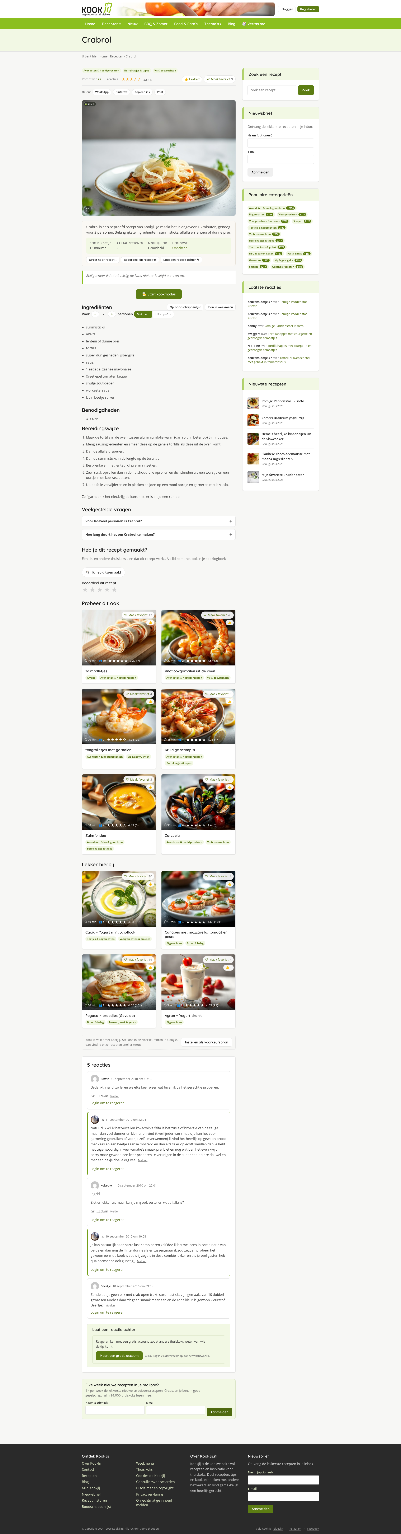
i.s (99, 79)
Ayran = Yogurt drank (183, 1015)
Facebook (313, 1528)
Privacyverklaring (149, 1494)
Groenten (258, 260)
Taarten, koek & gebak (122, 1022)
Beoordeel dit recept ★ (140, 260)
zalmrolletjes (96, 671)
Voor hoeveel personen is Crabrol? (113, 521)
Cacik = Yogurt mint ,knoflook (110, 932)
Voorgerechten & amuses (135, 939)
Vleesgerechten (291, 214)
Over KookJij (91, 1463)
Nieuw (132, 24)
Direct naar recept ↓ (103, 260)
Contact (88, 1469)
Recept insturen (94, 1500)
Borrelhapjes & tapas (136, 70)
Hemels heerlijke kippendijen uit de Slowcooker (286, 436)
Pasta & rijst (298, 253)
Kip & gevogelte (288, 260)
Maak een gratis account (119, 1355)
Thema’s (211, 24)
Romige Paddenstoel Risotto (283, 401)
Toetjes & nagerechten (101, 939)
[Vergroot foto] (87, 210)
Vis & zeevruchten (165, 70)
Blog (231, 24)
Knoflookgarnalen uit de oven (190, 671)
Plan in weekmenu (220, 307)
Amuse (91, 677)
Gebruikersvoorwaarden (155, 1482)
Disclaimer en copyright (155, 1488)
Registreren (308, 9)
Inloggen (287, 9)
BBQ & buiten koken (265, 253)
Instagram (295, 1528)
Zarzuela (172, 835)
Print (160, 92)
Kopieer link (142, 92)
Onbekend (179, 248)
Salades (257, 266)
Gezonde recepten (287, 266)
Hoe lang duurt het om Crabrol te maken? (120, 534)
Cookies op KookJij (150, 1476)
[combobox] (271, 90)
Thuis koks (144, 1469)
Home (90, 24)
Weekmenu (145, 1463)
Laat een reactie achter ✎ (181, 260)
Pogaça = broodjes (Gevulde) (110, 1015)
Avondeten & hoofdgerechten (101, 70)
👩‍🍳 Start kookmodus (159, 294)
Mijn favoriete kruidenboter (283, 475)
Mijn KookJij (91, 1488)
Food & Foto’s (186, 24)
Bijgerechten (174, 943)
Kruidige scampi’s (180, 750)
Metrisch (143, 314)
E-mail (150, 1402)
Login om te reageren (107, 1103)
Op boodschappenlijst (185, 307)
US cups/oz (163, 314)
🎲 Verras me (253, 24)
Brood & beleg (195, 943)
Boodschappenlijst (96, 1507)
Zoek (306, 90)
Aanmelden (219, 1412)
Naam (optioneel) (96, 1402)
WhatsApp (102, 92)
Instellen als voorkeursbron (206, 1042)
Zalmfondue (95, 835)
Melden (114, 1096)
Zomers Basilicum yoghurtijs (283, 418)
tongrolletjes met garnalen (108, 750)
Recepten (110, 24)
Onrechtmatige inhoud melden (154, 1502)
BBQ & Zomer (156, 24)
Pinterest (121, 92)
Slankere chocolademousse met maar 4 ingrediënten (286, 456)
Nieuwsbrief (91, 1494)
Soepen (301, 221)
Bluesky (278, 1528)
